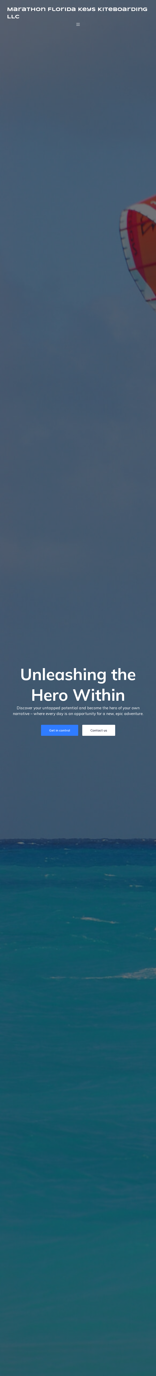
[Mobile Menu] (78, 24)
